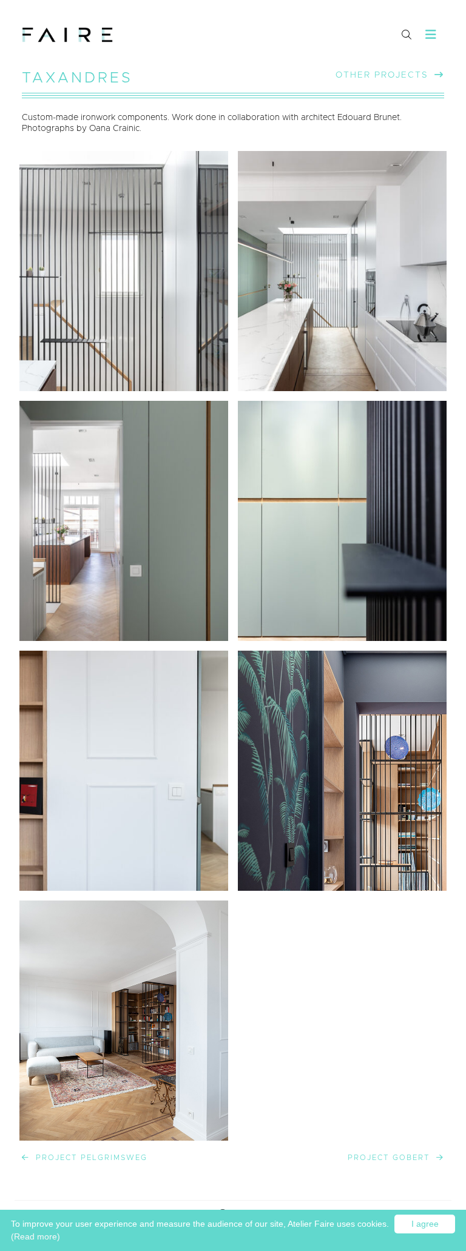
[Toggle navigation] (431, 35)
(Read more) (35, 1236)
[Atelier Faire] (67, 34)
